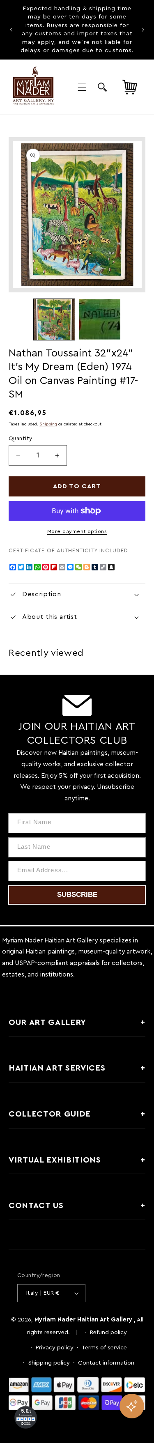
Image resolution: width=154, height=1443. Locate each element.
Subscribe (77, 894)
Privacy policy (55, 1347)
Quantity (20, 438)
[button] (81, 87)
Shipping (48, 424)
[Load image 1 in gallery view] (54, 319)
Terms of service (104, 1347)
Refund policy (108, 1332)
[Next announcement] (143, 30)
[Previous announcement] (11, 30)
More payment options (77, 531)
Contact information (106, 1363)
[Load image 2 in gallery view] (99, 319)
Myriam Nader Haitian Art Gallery (83, 1320)
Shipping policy (49, 1363)
